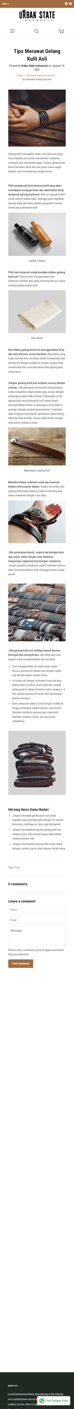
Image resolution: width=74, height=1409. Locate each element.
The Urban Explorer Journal (40, 75)
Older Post (14, 867)
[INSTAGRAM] (70, 4)
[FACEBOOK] (66, 4)
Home (20, 75)
